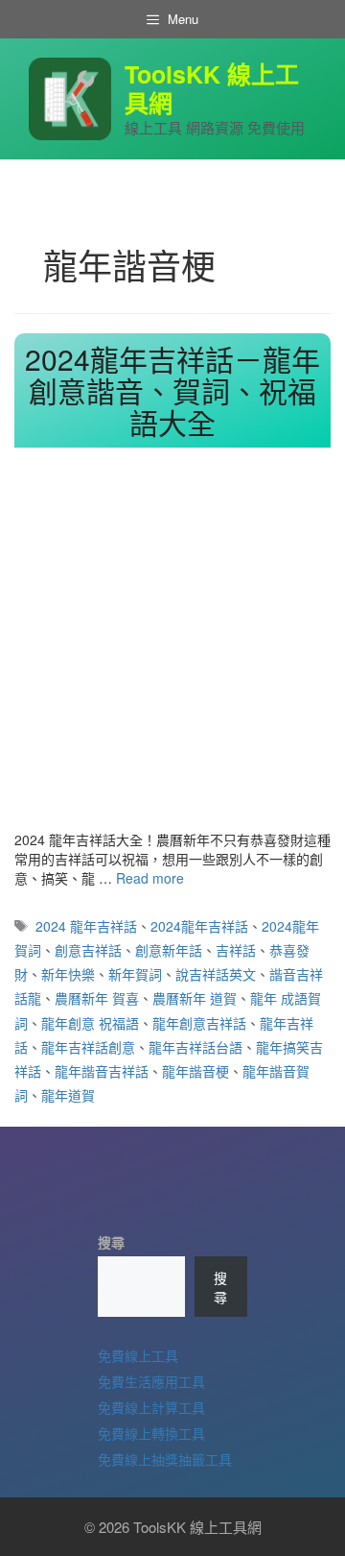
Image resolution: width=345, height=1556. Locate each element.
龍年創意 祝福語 (90, 1023)
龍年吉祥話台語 (195, 1047)
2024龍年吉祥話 (199, 926)
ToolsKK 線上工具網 (212, 88)
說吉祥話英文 (215, 974)
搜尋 (111, 1242)
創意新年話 (168, 950)
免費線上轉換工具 (151, 1433)
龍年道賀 (68, 1095)
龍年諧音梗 (195, 1071)
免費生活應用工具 (151, 1381)
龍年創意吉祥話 (199, 1023)
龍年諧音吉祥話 (102, 1071)
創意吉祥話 (88, 950)
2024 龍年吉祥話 (86, 926)
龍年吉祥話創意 (88, 1047)
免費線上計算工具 (151, 1407)
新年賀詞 (135, 974)
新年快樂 (68, 974)
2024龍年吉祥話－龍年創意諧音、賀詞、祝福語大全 (172, 390)
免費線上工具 (138, 1355)
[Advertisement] (172, 647)
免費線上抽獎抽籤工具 (165, 1459)
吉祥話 (236, 950)
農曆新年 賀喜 (97, 998)
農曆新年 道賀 (194, 998)
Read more (150, 877)
